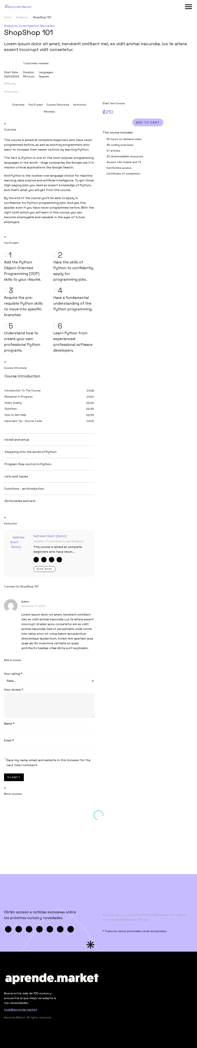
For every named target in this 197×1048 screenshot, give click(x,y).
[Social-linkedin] (44, 559)
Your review (13, 690)
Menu (188, 7)
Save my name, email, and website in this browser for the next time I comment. (49, 762)
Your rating (13, 674)
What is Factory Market (133, 842)
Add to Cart (148, 122)
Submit (14, 777)
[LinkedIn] (50, 929)
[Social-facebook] (36, 559)
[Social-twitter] (51, 559)
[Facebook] (8, 929)
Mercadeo (47, 26)
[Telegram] (60, 929)
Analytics (22, 17)
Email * (9, 740)
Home (7, 17)
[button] (36, 63)
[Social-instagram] (59, 559)
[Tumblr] (39, 929)
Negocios (25, 840)
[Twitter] (18, 929)
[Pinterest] (29, 929)
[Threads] (70, 929)
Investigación (29, 26)
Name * (9, 724)
